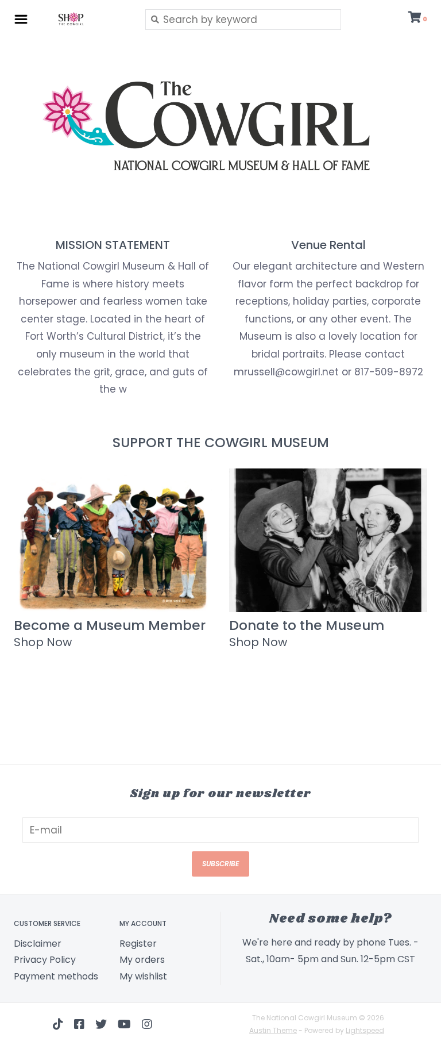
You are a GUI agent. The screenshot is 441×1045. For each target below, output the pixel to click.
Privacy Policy (45, 959)
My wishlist (143, 976)
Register (138, 943)
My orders (142, 959)
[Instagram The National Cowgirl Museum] (147, 1024)
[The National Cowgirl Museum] (83, 19)
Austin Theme (273, 1030)
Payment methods (56, 976)
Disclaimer (37, 943)
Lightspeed (365, 1030)
